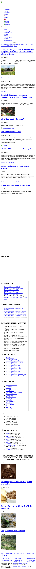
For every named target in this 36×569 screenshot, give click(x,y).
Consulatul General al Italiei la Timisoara (15, 312)
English (15, 563)
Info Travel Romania (11, 359)
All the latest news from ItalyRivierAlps (6, 559)
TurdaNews (9, 403)
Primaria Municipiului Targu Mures (15, 367)
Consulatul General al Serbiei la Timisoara (15, 314)
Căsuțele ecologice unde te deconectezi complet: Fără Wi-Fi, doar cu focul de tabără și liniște (17, 51)
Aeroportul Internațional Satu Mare (13, 293)
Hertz (7, 442)
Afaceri (6, 38)
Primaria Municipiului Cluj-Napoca (15, 362)
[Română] (7, 24)
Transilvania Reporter (11, 394)
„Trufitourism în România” (12, 119)
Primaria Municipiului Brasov (13, 364)
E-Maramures (9, 395)
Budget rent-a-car (10, 437)
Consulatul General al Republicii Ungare (15, 315)
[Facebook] (5, 16)
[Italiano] (6, 22)
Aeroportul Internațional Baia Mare (13, 288)
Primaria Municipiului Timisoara (14, 361)
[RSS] (6, 17)
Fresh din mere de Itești (11, 132)
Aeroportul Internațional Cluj (11, 290)
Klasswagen (9, 443)
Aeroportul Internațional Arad (12, 287)
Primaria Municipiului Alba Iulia (14, 369)
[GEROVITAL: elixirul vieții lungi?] (4, 145)
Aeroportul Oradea (9, 291)
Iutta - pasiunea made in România (15, 185)
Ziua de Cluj (9, 400)
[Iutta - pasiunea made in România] (10, 182)
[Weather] (5, 19)
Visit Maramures (10, 358)
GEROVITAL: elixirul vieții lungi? (16, 149)
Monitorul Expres (10, 401)
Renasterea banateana (11, 385)
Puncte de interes (8, 32)
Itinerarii (6, 34)
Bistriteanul (9, 409)
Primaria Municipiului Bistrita (13, 368)
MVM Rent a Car (10, 445)
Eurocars (8, 440)
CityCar (8, 439)
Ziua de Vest (9, 386)
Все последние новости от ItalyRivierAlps (31, 560)
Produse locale (8, 37)
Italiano (20, 563)
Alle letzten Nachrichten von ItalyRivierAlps (18, 560)
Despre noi (7, 9)
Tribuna (8, 406)
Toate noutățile (8, 40)
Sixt (7, 448)
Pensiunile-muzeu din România (14, 78)
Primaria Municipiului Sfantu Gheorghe (16, 374)
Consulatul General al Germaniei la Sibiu (15, 311)
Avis (7, 434)
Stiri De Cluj (9, 398)
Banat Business (10, 391)
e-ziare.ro (8, 407)
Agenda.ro (8, 388)
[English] (6, 21)
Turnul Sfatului (10, 404)
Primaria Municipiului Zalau (13, 372)
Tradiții (6, 35)
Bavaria (8, 436)
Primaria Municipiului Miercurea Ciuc (16, 375)
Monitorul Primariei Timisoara (14, 392)
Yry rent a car (9, 449)
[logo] (15, 7)
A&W (7, 433)
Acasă (5, 29)
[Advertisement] (18, 213)
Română (25, 563)
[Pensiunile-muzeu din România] (8, 74)
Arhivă (6, 11)
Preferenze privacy (6, 567)
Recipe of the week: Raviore (13, 531)
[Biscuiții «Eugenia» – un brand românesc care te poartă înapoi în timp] (3, 91)
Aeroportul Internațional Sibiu (12, 294)
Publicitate (7, 12)
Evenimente (7, 31)
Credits (15, 566)
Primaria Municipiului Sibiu (13, 365)
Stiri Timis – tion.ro (11, 389)
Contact (6, 14)
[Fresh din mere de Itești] (7, 128)
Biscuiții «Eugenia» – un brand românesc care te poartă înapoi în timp (17, 96)
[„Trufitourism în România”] (8, 115)
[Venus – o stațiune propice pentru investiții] (7, 162)
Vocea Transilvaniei (11, 397)
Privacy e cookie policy (24, 566)
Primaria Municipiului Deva (13, 371)
